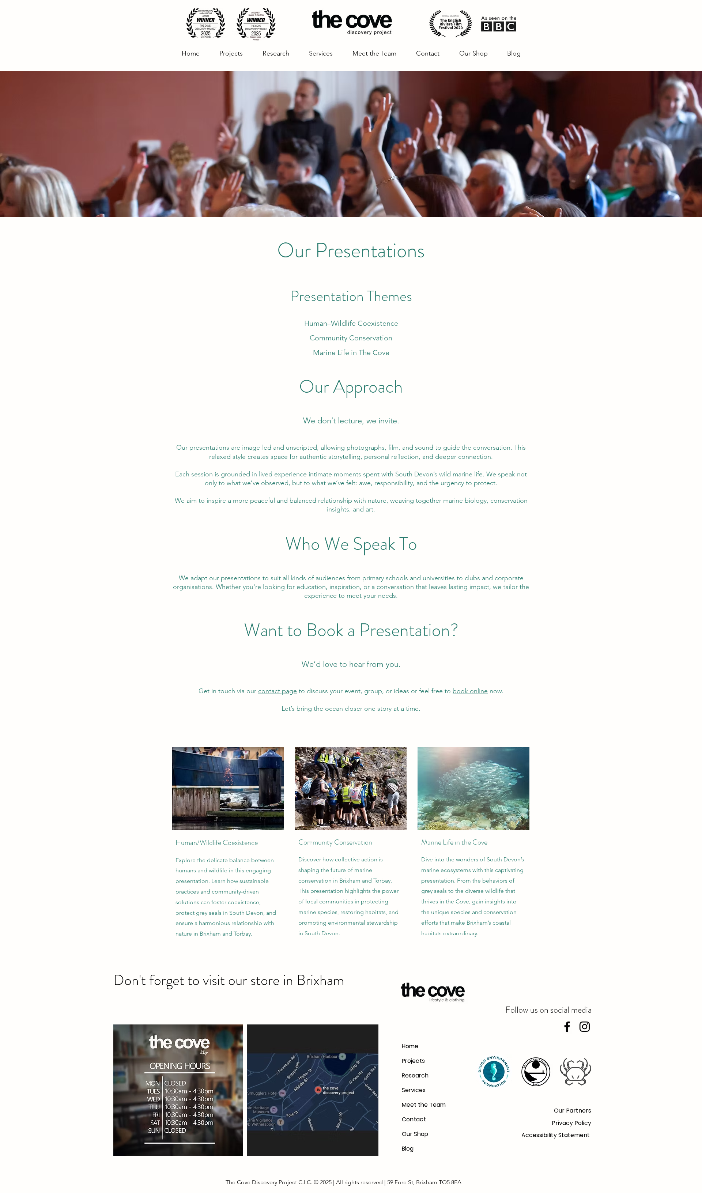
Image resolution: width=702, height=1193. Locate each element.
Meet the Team (420, 1104)
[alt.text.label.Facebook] (567, 1027)
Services (414, 1090)
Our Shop (415, 1134)
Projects (413, 1061)
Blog (408, 1148)
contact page (277, 691)
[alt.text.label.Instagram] (585, 1027)
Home (410, 1046)
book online (470, 691)
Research (415, 1075)
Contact (414, 1119)
